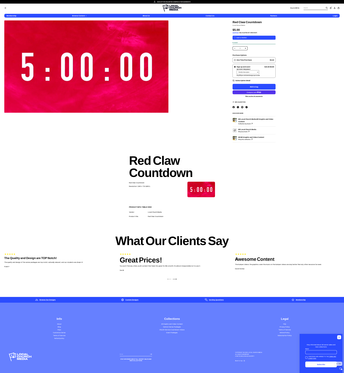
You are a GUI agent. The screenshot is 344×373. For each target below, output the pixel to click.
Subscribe (321, 364)
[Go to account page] (335, 8)
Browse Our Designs (48, 300)
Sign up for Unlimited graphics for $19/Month (173, 2)
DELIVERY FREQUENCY (244, 69)
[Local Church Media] (172, 8)
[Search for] (327, 8)
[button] (316, 8)
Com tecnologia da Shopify (244, 356)
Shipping (236, 33)
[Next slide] (175, 279)
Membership (301, 300)
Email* (307, 349)
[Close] (339, 337)
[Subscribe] (151, 354)
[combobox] (314, 8)
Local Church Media (239, 25)
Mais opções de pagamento (254, 96)
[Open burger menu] (5, 8)
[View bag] (339, 8)
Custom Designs (131, 300)
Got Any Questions (216, 300)
